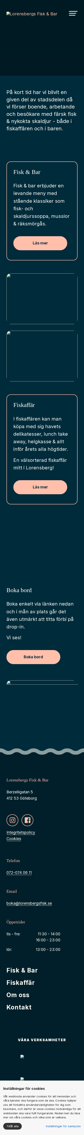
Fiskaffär (20, 982)
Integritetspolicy (20, 832)
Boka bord (33, 657)
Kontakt (19, 1007)
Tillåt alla (12, 1126)
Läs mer (40, 243)
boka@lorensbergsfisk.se (29, 903)
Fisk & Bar (22, 970)
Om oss (18, 995)
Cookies (13, 838)
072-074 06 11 (19, 872)
